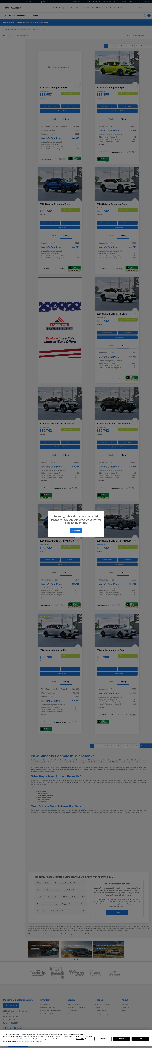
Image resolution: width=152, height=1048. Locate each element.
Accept (140, 1039)
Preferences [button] (38, 1041)
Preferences (103, 1039)
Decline (121, 1039)
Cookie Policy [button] (80, 1039)
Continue (76, 530)
